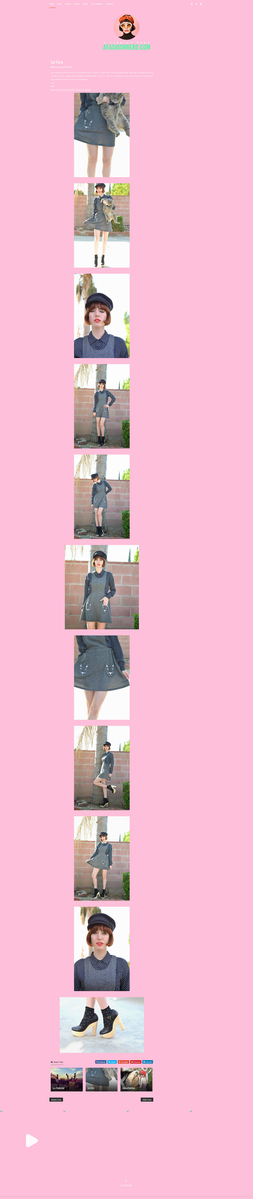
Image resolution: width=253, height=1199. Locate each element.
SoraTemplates (65, 1188)
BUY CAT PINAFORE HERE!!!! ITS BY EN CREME (71, 89)
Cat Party (91, 1087)
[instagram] (201, 4)
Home (51, 4)
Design (68, 4)
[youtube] (192, 4)
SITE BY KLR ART (126, 1185)
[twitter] (196, 4)
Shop (59, 4)
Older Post (147, 1099)
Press (85, 4)
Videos (77, 4)
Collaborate (97, 4)
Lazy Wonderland (58, 1087)
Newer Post (56, 1099)
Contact (110, 4)
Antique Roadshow (128, 1087)
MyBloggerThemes (92, 1188)
